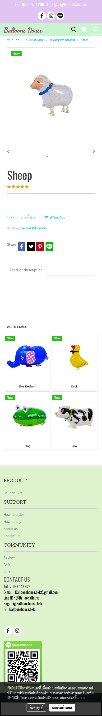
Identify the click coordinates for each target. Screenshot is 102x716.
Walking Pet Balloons (34, 228)
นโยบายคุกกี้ (68, 698)
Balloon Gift (13, 493)
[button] (72, 29)
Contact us (12, 536)
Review (9, 557)
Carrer (9, 571)
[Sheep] (51, 95)
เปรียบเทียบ (56, 217)
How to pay (12, 521)
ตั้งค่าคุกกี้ (36, 707)
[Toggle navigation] (96, 29)
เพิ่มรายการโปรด (23, 217)
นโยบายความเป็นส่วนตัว (35, 698)
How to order (14, 514)
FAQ (7, 564)
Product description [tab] (26, 270)
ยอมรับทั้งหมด (62, 707)
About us (11, 528)
